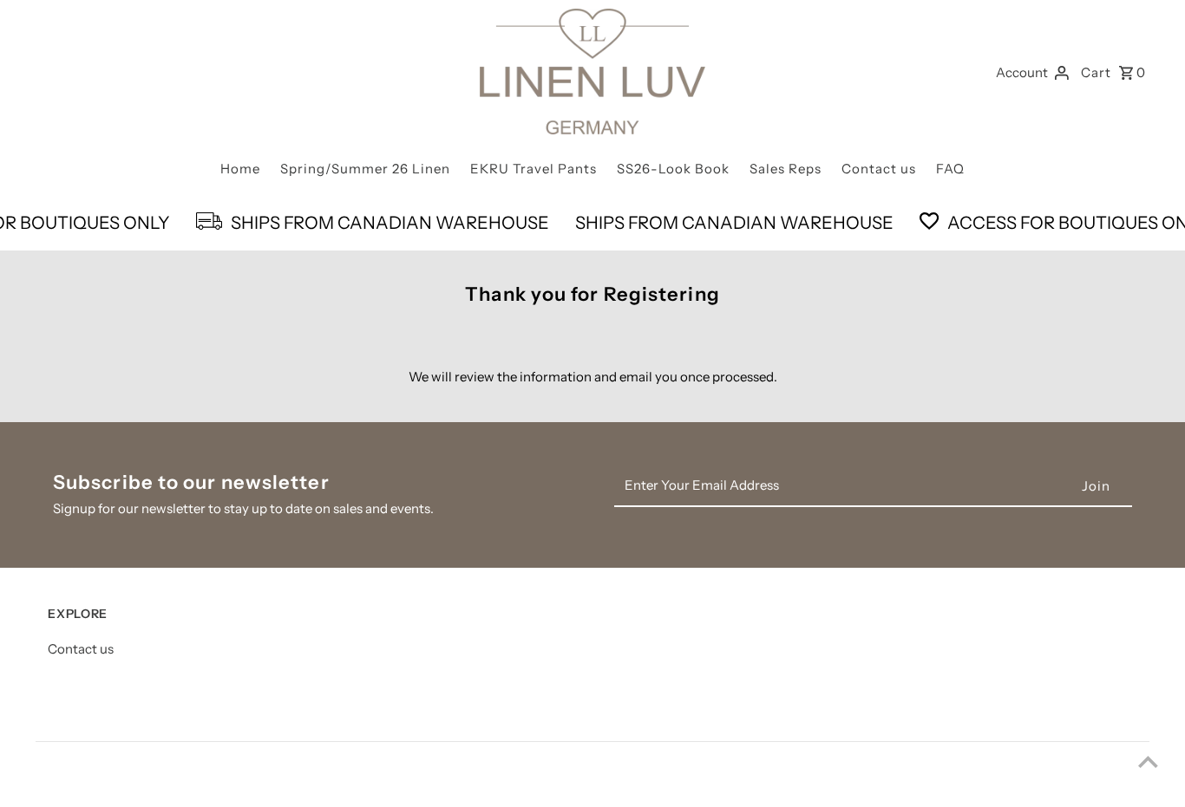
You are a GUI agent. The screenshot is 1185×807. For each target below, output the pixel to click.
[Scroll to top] (1148, 761)
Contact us (878, 168)
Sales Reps (786, 168)
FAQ (950, 168)
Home (240, 168)
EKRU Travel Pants (533, 168)
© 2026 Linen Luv (101, 779)
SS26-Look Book (673, 168)
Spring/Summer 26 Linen (365, 168)
